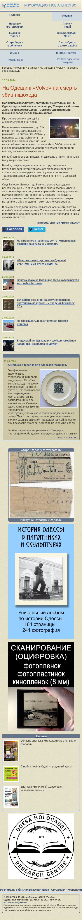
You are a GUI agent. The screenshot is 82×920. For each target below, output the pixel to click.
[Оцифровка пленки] (41, 730)
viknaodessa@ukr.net (15, 902)
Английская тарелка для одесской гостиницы (37, 365)
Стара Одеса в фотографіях (67, 44)
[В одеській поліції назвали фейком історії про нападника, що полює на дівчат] (8, 345)
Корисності (75, 889)
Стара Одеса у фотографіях (41, 450)
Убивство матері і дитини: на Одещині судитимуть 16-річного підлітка (41, 262)
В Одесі (14, 52)
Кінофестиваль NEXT (67, 35)
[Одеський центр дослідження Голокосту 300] (41, 878)
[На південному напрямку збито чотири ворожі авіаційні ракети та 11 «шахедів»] (8, 245)
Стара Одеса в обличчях (14, 44)
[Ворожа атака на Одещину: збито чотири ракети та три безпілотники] (8, 284)
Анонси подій (67, 25)
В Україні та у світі (67, 52)
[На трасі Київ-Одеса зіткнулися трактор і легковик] (8, 325)
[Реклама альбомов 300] (41, 637)
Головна (14, 14)
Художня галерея (15, 35)
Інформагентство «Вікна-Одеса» (58, 222)
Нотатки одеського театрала (67, 61)
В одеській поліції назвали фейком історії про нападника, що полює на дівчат (46, 342)
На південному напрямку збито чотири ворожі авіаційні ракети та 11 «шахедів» (46, 242)
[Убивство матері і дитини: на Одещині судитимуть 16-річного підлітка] (8, 265)
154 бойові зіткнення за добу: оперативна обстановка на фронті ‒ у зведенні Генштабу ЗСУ (46, 303)
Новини (67, 15)
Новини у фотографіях (14, 25)
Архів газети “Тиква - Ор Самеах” (45, 889)
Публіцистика (15, 59)
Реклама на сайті (11, 889)
